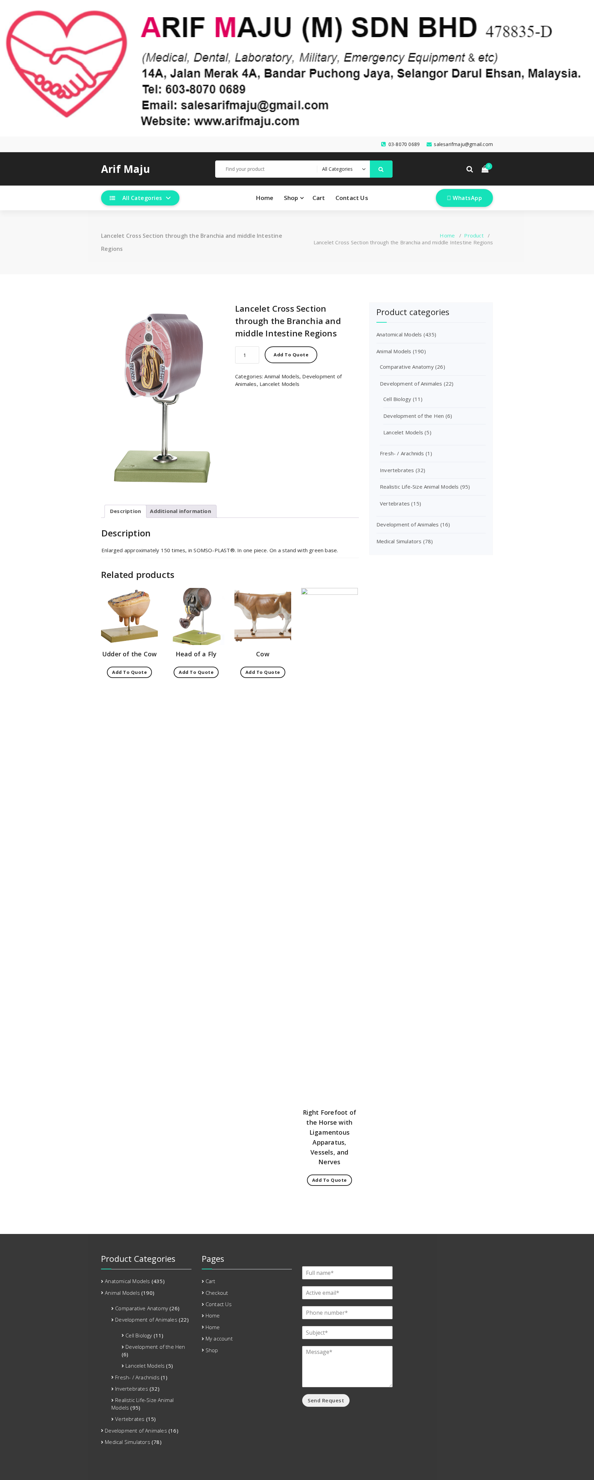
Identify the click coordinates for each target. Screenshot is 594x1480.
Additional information (180, 511)
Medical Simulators (399, 541)
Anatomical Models (399, 334)
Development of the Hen (413, 415)
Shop (291, 198)
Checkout (217, 1292)
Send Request (326, 1400)
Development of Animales (411, 383)
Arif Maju (125, 169)
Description (125, 511)
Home (265, 198)
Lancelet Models (279, 383)
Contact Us (352, 198)
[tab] (125, 511)
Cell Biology (397, 399)
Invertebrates (397, 470)
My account (219, 1338)
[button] (381, 169)
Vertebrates (395, 503)
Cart (318, 198)
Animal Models (281, 376)
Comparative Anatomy (407, 366)
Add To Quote (291, 355)
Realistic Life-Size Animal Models (419, 486)
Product (473, 235)
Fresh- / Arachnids (402, 453)
